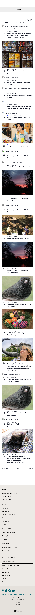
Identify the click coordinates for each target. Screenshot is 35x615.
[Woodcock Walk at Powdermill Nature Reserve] (17, 182)
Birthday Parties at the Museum (11, 536)
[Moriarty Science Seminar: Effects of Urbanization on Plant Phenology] (17, 102)
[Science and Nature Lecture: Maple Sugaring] (17, 89)
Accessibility (5, 572)
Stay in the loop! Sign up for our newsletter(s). (17, 594)
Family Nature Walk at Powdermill (18, 167)
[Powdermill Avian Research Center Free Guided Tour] (17, 374)
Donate (4, 518)
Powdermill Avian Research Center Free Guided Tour (19, 380)
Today (17, 468)
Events (4, 524)
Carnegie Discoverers (8, 514)
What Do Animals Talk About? (17, 147)
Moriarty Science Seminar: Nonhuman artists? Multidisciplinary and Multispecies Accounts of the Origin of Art (19, 367)
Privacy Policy (15, 602)
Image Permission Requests (10, 566)
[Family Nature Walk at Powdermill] (17, 162)
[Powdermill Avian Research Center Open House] (17, 288)
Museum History (7, 500)
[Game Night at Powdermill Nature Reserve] (17, 77)
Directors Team (6, 496)
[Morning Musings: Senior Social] (17, 225)
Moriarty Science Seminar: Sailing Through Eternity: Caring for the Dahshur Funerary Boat (19, 35)
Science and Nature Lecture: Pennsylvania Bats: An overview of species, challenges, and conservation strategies (19, 459)
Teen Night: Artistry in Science (17, 71)
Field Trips (5, 539)
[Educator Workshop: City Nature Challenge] (17, 113)
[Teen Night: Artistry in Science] (17, 54)
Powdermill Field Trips (9, 551)
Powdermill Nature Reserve (10, 547)
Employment (6, 521)
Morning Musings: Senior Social (18, 238)
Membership (6, 511)
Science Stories (6, 569)
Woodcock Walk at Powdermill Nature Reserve (17, 200)
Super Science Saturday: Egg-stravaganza (15, 334)
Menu (19, 10)
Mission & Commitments (9, 493)
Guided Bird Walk (13, 424)
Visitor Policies (6, 582)
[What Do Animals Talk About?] (17, 133)
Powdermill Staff (7, 554)
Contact (4, 578)
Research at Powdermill (9, 557)
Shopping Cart (6, 575)
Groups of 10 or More (8, 533)
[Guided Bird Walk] (17, 419)
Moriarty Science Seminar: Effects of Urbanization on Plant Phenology (19, 107)
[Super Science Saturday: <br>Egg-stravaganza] (17, 319)
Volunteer (5, 508)
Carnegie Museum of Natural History (17, 3)
